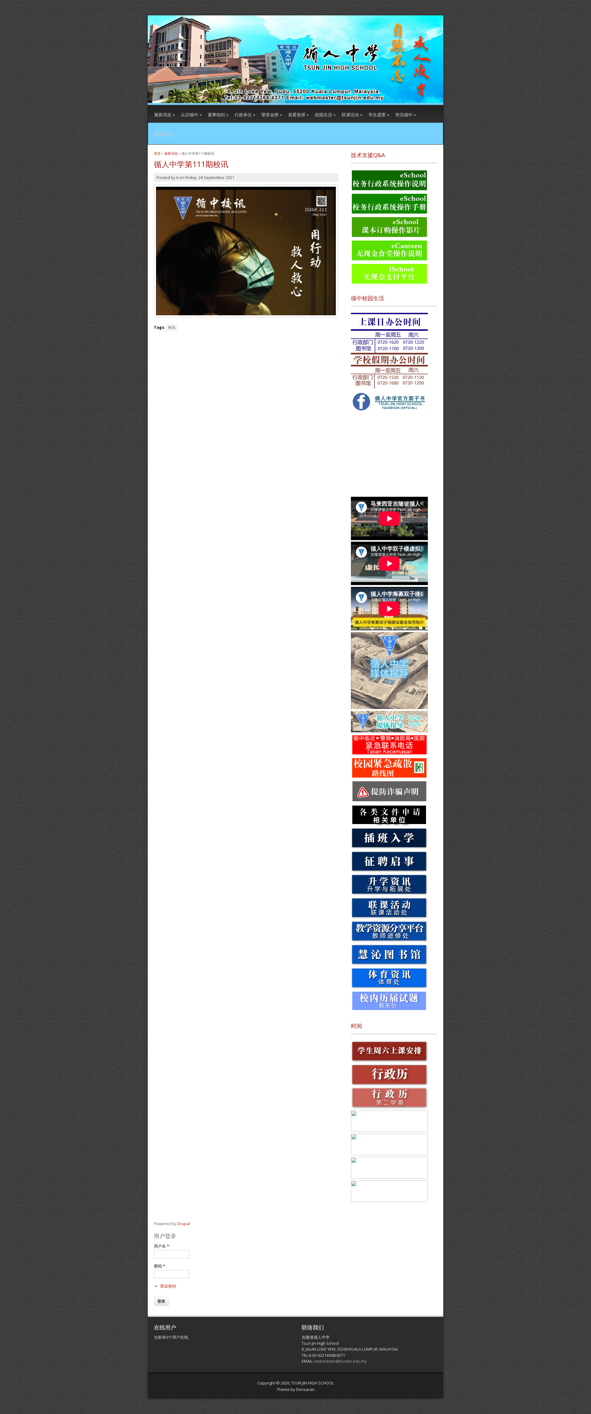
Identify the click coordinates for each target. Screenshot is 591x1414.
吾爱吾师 (298, 115)
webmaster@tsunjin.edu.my (340, 1361)
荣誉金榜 (271, 115)
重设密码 (168, 1286)
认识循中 (191, 115)
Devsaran (305, 1389)
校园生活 (325, 115)
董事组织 (218, 115)
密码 (159, 1266)
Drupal (183, 1223)
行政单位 (245, 115)
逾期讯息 (164, 134)
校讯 (171, 327)
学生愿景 (378, 115)
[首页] (295, 101)
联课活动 (352, 115)
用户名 (161, 1246)
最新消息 (164, 115)
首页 (157, 153)
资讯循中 (405, 115)
